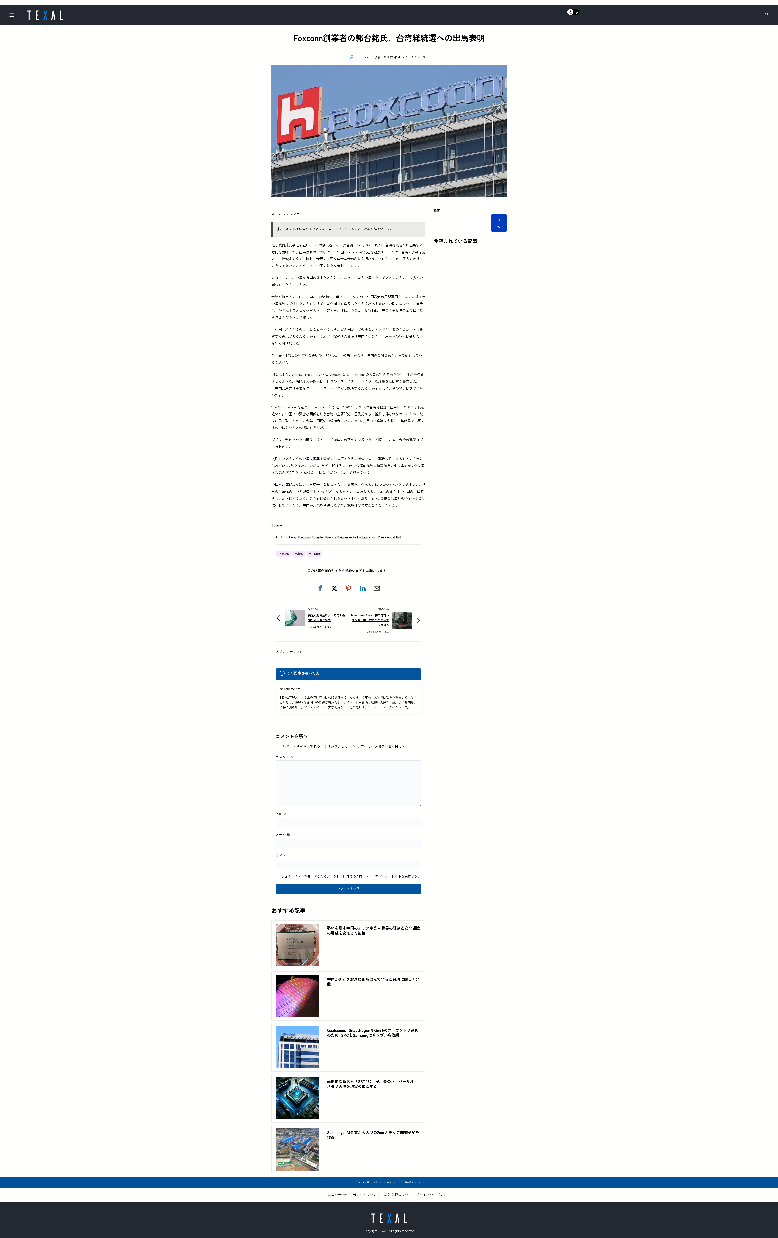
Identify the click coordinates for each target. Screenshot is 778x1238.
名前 (281, 813)
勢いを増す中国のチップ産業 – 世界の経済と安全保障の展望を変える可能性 (373, 930)
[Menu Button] (13, 16)
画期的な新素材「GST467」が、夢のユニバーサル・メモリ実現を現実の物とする (372, 1083)
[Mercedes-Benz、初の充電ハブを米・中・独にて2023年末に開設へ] (402, 615)
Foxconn (283, 554)
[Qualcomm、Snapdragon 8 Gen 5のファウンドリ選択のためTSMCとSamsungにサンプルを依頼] (297, 1029)
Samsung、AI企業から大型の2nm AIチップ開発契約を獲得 (373, 1135)
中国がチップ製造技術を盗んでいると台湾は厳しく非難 (373, 981)
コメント (285, 756)
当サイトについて (366, 1194)
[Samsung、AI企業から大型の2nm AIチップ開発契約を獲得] (297, 1131)
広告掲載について (398, 1194)
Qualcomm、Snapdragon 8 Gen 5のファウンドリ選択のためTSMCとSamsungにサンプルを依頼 (372, 1032)
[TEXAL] (45, 11)
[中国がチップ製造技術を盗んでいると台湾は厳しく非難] (297, 978)
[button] (320, 588)
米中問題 (314, 554)
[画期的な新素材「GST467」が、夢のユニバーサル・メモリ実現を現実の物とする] (297, 1080)
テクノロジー (419, 57)
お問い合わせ (338, 1194)
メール (283, 834)
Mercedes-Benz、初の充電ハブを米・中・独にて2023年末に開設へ (370, 620)
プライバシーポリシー (433, 1194)
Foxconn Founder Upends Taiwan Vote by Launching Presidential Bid (349, 536)
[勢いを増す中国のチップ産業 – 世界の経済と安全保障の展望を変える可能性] (297, 927)
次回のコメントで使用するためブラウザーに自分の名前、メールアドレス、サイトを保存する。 (351, 876)
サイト (281, 855)
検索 (437, 210)
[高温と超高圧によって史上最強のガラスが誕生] (295, 613)
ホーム (276, 213)
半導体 (298, 554)
